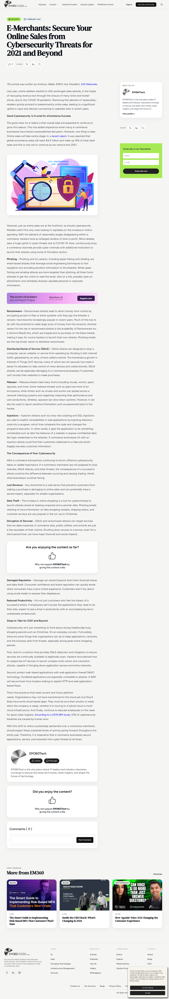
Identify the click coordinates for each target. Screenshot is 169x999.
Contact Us (75, 986)
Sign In (129, 4)
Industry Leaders (87, 4)
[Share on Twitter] (26, 64)
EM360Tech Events (105, 4)
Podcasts (42, 4)
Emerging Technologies (61, 964)
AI (52, 954)
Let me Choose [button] (147, 988)
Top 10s (93, 964)
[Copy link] (39, 64)
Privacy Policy (115, 986)
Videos (93, 968)
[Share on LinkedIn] (33, 64)
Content (52, 4)
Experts (119, 959)
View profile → (129, 114)
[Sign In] (36, 760)
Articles (93, 954)
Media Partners (122, 964)
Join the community (146, 4)
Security (15, 19)
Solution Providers (69, 4)
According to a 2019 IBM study (52, 714)
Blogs (149, 959)
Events (119, 954)
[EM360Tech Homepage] (17, 957)
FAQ (149, 964)
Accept (147, 993)
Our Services (90, 986)
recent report (59, 136)
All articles (157, 874)
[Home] (16, 7)
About (150, 954)
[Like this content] (9, 64)
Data (53, 959)
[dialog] (147, 982)
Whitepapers (95, 973)
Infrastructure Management (63, 968)
